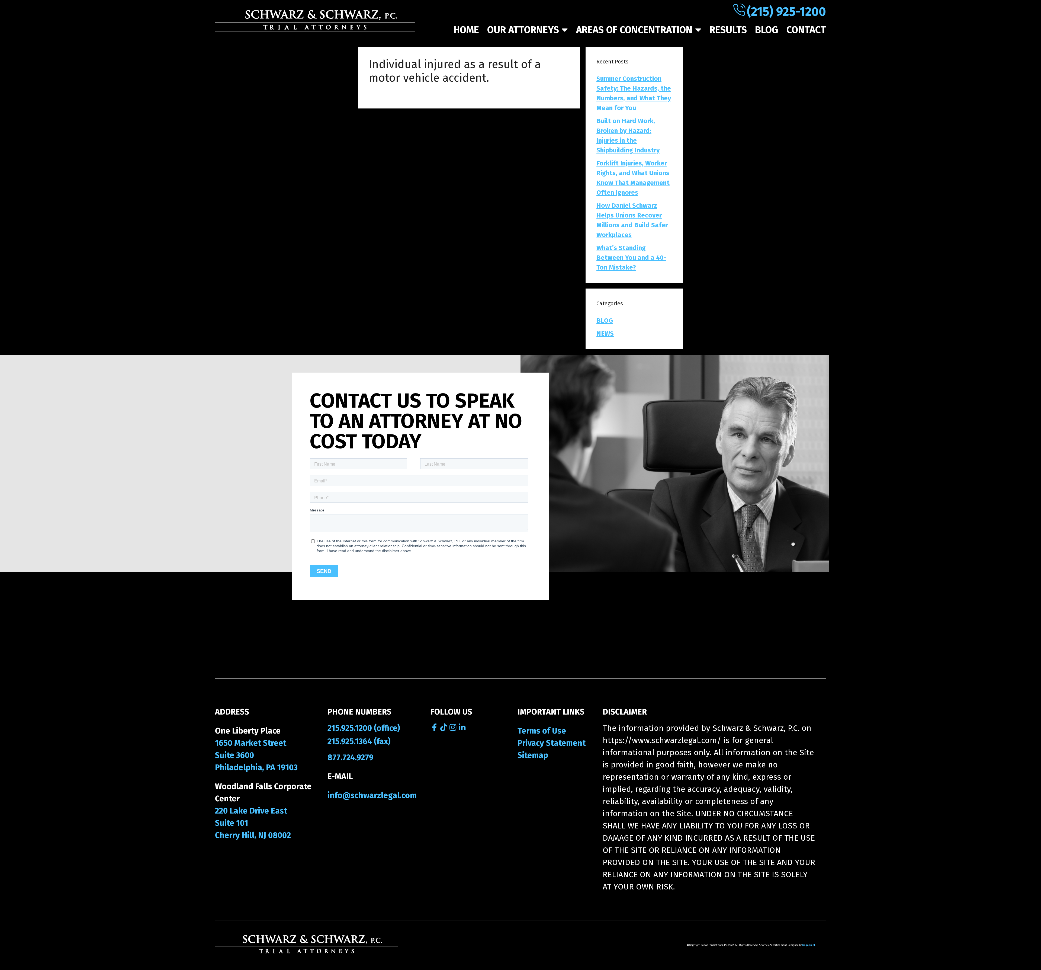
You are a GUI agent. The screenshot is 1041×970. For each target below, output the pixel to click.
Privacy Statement (552, 743)
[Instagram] (453, 727)
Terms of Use (542, 731)
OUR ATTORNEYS (523, 30)
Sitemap (533, 755)
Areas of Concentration (634, 30)
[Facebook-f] (434, 727)
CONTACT (806, 30)
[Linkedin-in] (462, 727)
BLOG (766, 30)
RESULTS (728, 30)
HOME (466, 30)
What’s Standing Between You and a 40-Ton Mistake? (631, 257)
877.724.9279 (350, 757)
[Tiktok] (444, 727)
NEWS (605, 333)
